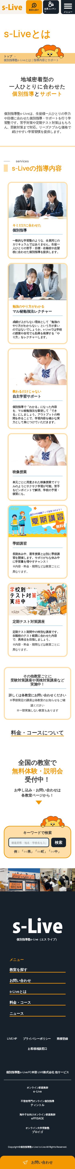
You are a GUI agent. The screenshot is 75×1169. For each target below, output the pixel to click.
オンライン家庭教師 (37, 1089)
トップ (8, 56)
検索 (58, 842)
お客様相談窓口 (37, 1048)
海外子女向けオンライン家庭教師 (37, 1116)
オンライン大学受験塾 (37, 1130)
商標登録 (62, 1038)
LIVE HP (12, 1038)
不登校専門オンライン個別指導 (37, 1103)
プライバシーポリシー (37, 1038)
